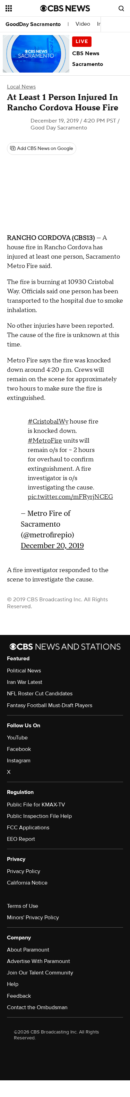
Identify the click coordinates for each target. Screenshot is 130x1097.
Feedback (19, 996)
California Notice (27, 883)
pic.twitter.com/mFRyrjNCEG (70, 497)
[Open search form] (121, 8)
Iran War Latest (24, 682)
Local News (21, 87)
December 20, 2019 (52, 545)
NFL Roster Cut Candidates (39, 693)
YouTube (17, 737)
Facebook (19, 749)
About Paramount (28, 950)
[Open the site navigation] (23, 8)
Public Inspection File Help (39, 816)
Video (83, 24)
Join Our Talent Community (40, 972)
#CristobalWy (48, 422)
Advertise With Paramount (38, 961)
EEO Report (21, 839)
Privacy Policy (23, 871)
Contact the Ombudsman (37, 1007)
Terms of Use (22, 906)
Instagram (19, 760)
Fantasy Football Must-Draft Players (49, 705)
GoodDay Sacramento (33, 24)
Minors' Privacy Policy (33, 917)
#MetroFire (45, 441)
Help (12, 984)
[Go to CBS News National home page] (65, 8)
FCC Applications (28, 827)
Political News (24, 670)
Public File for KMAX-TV (36, 804)
